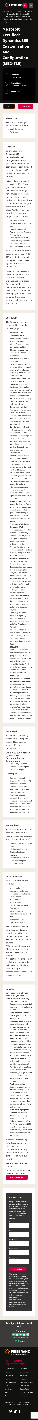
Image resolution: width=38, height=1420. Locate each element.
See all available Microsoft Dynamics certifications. (17, 128)
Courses (19, 11)
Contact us (18, 1269)
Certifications (8, 11)
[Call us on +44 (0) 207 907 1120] (25, 5)
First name (12, 1222)
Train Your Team (10, 1382)
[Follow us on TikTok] (15, 1411)
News (7, 1392)
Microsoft (28, 11)
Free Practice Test (17, 1177)
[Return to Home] (14, 5)
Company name (14, 1258)
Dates (9, 106)
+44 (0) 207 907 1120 (13, 1361)
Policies (7, 1396)
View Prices (26, 106)
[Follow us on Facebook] (19, 1411)
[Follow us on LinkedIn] (6, 1411)
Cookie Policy (25, 1389)
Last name (12, 1231)
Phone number (14, 1249)
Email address (13, 1240)
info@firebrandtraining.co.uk (16, 1363)
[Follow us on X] (10, 1411)
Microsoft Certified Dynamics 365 (18, 14)
